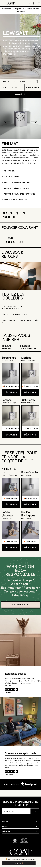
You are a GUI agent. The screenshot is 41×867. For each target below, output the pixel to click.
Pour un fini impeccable (26, 475)
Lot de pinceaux (7, 513)
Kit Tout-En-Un (9, 470)
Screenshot (9, 357)
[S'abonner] (34, 811)
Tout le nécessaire (9, 475)
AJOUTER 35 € (31, 498)
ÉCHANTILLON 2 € (11, 386)
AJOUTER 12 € (31, 541)
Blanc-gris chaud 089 (28, 403)
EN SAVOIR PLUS (20, 605)
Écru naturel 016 (9, 403)
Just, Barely (28, 399)
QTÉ (4, 87)
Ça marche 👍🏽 (18, 863)
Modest (26, 357)
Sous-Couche (29, 472)
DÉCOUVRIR (11, 392)
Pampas (6, 399)
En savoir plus (30, 859)
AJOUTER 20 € (11, 541)
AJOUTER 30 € (11, 498)
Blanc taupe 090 (28, 360)
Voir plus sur (12, 785)
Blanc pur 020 (7, 360)
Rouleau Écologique (28, 513)
